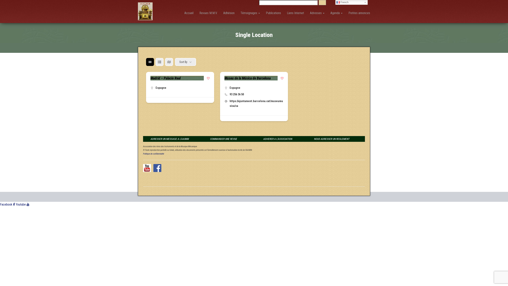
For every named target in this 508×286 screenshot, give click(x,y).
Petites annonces (359, 13)
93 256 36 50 (237, 94)
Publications (273, 13)
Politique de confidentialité (153, 154)
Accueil (188, 13)
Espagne (161, 87)
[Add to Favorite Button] (208, 78)
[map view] (169, 62)
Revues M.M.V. (208, 13)
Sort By (183, 62)
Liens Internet (295, 13)
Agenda (335, 13)
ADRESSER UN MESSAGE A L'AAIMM (170, 138)
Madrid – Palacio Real (165, 78)
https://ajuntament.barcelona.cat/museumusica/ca (256, 103)
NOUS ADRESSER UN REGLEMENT (332, 138)
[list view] (160, 62)
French (344, 2)
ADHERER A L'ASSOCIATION (277, 138)
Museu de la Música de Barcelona (247, 78)
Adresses (316, 13)
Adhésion (229, 13)
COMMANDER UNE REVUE (223, 138)
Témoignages (249, 13)
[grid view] (150, 62)
